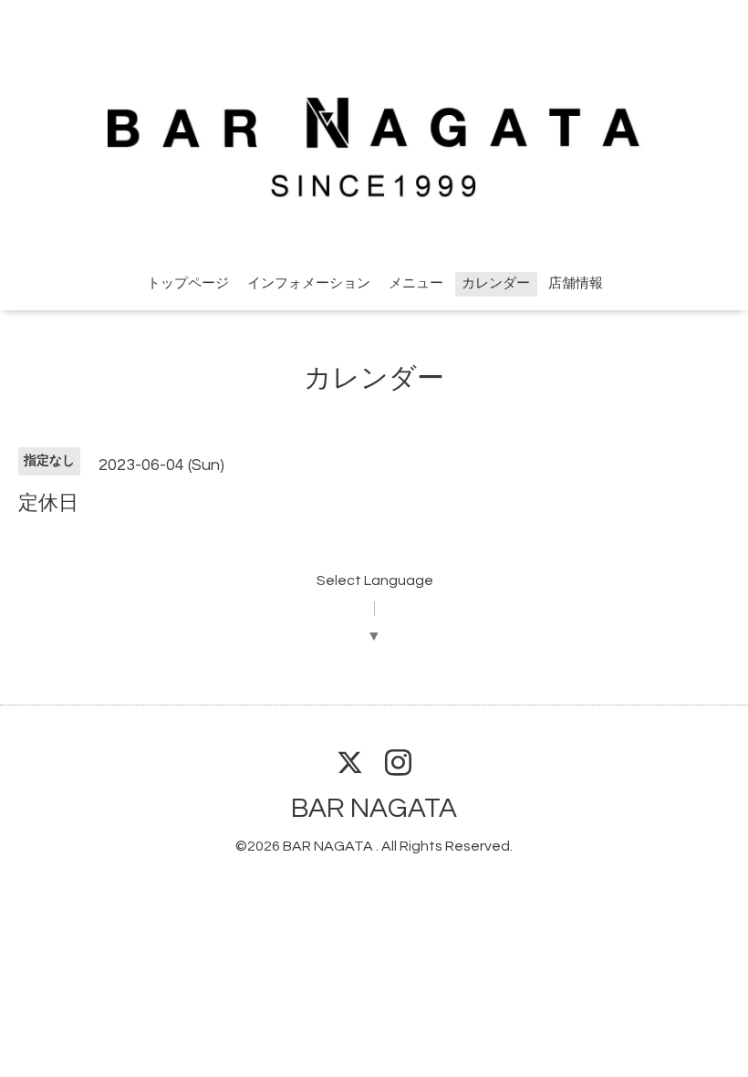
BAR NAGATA (374, 808)
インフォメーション (308, 283)
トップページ (188, 283)
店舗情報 (575, 283)
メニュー (416, 283)
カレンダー (496, 283)
